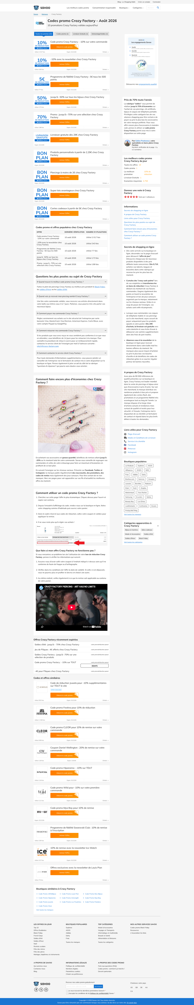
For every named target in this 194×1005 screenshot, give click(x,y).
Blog (35, 971)
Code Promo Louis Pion (70, 894)
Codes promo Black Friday (139, 928)
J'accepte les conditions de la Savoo (91, 993)
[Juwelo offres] (42, 687)
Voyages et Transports (106, 930)
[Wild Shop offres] (42, 791)
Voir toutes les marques (132, 514)
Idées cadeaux (147, 530)
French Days (38, 936)
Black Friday (143, 538)
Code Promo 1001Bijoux (47, 894)
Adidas (135, 475)
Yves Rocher (142, 493)
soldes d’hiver (45, 289)
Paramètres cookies (73, 971)
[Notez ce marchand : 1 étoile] (125, 197)
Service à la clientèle (136, 441)
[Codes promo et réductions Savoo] (42, 8)
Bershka (138, 484)
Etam (127, 488)
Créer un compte (144, 2)
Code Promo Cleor (45, 906)
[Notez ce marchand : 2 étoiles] (128, 197)
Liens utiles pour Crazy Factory (137, 218)
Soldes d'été (148, 534)
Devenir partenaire (104, 971)
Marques (45, 14)
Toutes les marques (73, 942)
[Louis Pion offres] (42, 871)
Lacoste (128, 484)
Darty (144, 475)
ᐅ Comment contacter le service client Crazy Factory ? (59, 353)
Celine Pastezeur (142, 141)
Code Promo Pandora (93, 902)
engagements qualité (148, 84)
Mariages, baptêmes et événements (47, 954)
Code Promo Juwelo (46, 902)
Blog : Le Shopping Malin (126, 2)
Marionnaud (129, 493)
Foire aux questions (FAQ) (107, 966)
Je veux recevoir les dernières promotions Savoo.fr (87, 991)
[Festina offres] (42, 711)
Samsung (128, 497)
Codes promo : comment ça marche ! (111, 969)
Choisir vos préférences (74, 974)
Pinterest (131, 448)
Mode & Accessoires (105, 928)
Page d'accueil (133, 434)
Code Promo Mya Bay (93, 898)
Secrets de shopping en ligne (136, 210)
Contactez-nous (39, 969)
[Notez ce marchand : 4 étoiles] (133, 197)
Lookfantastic (130, 506)
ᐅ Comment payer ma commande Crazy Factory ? (57, 313)
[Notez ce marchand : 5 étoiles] (136, 197)
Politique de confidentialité (75, 966)
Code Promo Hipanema (47, 898)
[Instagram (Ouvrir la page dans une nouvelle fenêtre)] (46, 990)
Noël (35, 944)
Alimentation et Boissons (107, 938)
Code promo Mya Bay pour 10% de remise (72, 807)
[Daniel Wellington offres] (42, 751)
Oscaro (153, 506)
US (131, 987)
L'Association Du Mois (138, 933)
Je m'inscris (98, 986)
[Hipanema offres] (42, 772)
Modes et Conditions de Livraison (141, 438)
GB (136, 987)
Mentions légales (72, 969)
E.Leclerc (139, 497)
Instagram (132, 452)
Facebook (131, 445)
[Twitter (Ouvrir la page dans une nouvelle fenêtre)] (41, 990)
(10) (43, 34)
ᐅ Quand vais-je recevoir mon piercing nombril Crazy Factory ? (63, 296)
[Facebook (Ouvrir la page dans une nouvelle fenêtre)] (36, 990)
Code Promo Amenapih (70, 898)
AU (146, 987)
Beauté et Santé (104, 936)
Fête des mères (39, 949)
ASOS (150, 466)
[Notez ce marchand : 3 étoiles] (131, 197)
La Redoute (129, 466)
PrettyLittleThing (131, 510)
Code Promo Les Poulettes (71, 902)
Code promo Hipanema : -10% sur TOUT (71, 767)
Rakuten (148, 484)
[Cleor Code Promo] (42, 731)
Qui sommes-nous (40, 966)
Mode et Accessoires (132, 534)
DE (141, 987)
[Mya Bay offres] (42, 812)
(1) (62, 34)
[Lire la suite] (157, 525)
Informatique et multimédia (108, 933)
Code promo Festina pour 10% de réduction (72, 707)
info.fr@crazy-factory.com (48, 346)
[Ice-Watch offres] (42, 852)
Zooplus (143, 488)
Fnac (127, 475)
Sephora (141, 466)
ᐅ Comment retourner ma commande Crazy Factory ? (59, 330)
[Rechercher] (157, 8)
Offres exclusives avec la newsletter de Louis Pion (76, 867)
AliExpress (129, 470)
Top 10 (36, 928)
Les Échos (141, 501)
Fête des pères (39, 952)
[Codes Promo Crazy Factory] (40, 23)
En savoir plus (132, 1003)
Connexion (156, 2)
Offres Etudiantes (40, 930)
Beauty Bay (129, 501)
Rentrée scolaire (39, 946)
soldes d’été (62, 289)
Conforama (143, 506)
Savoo (36, 14)
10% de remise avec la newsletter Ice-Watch (73, 847)
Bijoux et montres (131, 530)
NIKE (147, 470)
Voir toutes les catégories (133, 542)
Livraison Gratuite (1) (80, 34)
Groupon (151, 479)
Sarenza (141, 479)
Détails (105, 52)
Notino (149, 497)
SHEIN (139, 470)
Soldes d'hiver (130, 538)
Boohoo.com (129, 479)
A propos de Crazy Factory (135, 214)
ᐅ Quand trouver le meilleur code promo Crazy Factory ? (60, 282)
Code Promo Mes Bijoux (93, 894)
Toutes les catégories (105, 942)
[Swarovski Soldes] (42, 831)
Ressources (134, 930)
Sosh (135, 488)
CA (131, 991)
